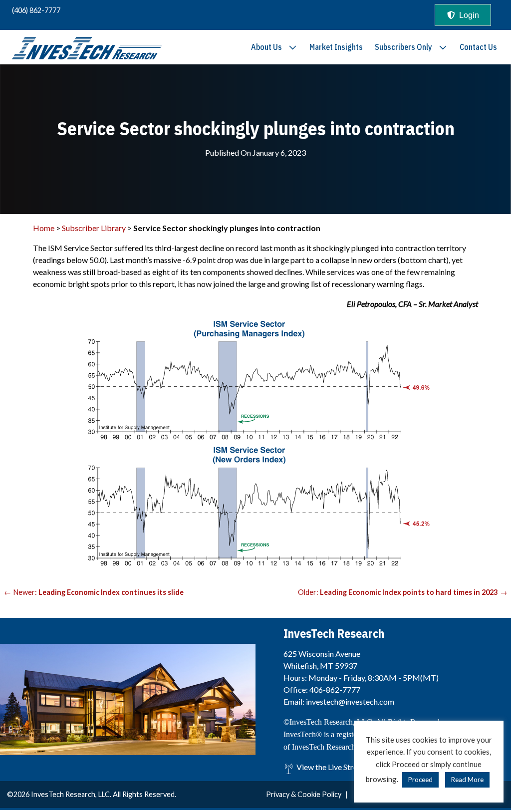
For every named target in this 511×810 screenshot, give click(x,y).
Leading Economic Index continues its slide (111, 592)
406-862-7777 (334, 689)
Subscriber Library (94, 228)
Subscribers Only (403, 47)
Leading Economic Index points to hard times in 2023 (409, 592)
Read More (467, 780)
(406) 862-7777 (36, 10)
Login (469, 15)
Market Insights (336, 47)
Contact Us (478, 47)
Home (43, 228)
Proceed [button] (420, 780)
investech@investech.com (350, 701)
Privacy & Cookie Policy (303, 794)
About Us (266, 47)
